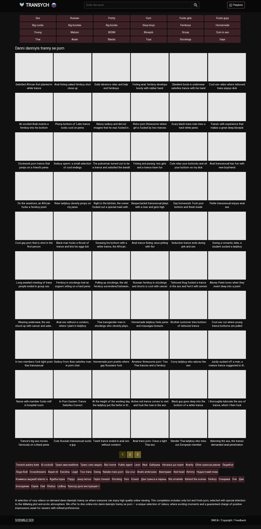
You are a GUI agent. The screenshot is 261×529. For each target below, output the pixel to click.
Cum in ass (222, 32)
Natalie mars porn (113, 471)
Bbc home (110, 464)
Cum (148, 18)
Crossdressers (38, 471)
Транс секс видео (91, 464)
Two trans (86, 471)
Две (241, 479)
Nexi (144, 464)
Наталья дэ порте (173, 464)
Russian (74, 18)
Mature (75, 32)
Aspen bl (53, 471)
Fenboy (212, 479)
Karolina (65, 471)
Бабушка (154, 464)
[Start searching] (195, 5)
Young (38, 32)
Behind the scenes (195, 479)
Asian (75, 39)
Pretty (111, 18)
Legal (75, 471)
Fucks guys (222, 18)
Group (185, 32)
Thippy (71, 479)
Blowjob (148, 32)
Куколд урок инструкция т (84, 486)
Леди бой (22, 471)
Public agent (125, 464)
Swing (97, 471)
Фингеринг (165, 471)
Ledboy (62, 486)
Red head (179, 471)
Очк (234, 479)
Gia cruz (130, 471)
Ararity (189, 464)
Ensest (135, 479)
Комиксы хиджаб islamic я (32, 479)
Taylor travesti (101, 479)
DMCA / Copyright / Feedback (228, 520)
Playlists (238, 5)
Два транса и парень (153, 479)
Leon (137, 464)
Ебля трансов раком (207, 464)
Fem (126, 479)
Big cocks (38, 25)
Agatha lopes (57, 479)
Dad (42, 486)
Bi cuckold (47, 464)
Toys (148, 39)
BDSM (111, 32)
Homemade (222, 25)
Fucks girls (186, 18)
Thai (37, 39)
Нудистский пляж (207, 471)
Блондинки (22, 486)
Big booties (74, 25)
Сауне (34, 486)
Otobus (51, 486)
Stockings (185, 39)
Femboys (185, 25)
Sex (38, 18)
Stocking (117, 479)
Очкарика (224, 479)
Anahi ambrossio (147, 471)
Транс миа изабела (66, 464)
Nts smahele (175, 479)
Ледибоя (227, 464)
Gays (222, 39)
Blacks (111, 39)
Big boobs (112, 25)
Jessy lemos (84, 479)
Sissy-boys (149, 25)
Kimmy (191, 471)
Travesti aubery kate (27, 464)
